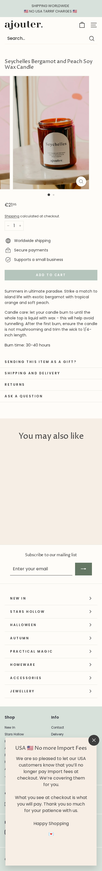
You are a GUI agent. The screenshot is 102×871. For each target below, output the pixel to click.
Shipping (12, 216)
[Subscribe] (83, 569)
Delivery (57, 734)
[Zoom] (81, 181)
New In (10, 727)
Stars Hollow (14, 734)
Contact (57, 727)
